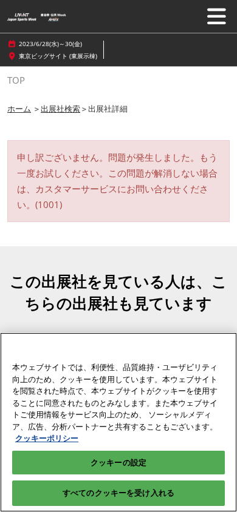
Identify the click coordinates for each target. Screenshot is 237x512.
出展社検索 (60, 108)
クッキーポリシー (46, 438)
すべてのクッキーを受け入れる (118, 492)
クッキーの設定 (118, 462)
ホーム (19, 108)
